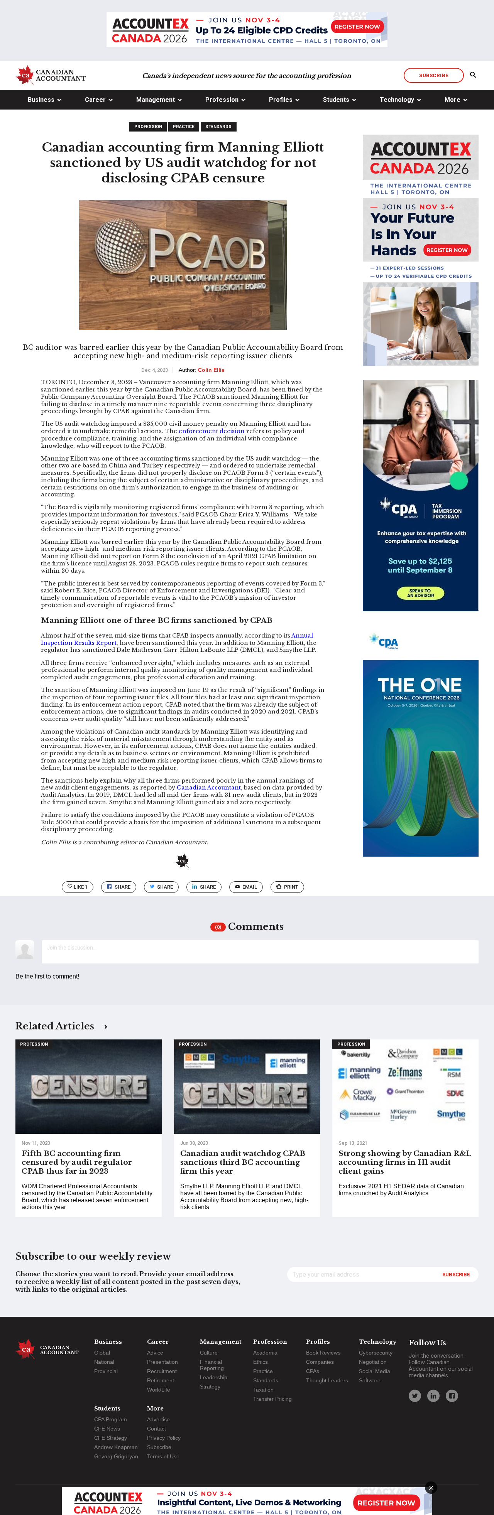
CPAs (312, 1371)
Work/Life (158, 1390)
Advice (155, 1353)
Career (95, 99)
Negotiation (373, 1362)
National (104, 1362)
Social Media (374, 1371)
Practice (184, 126)
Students (336, 99)
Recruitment (162, 1371)
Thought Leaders (327, 1380)
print (291, 887)
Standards (218, 126)
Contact (156, 1429)
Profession (222, 99)
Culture (209, 1353)
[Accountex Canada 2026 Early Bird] (247, 30)
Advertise (158, 1419)
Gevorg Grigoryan (116, 1456)
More (452, 99)
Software (370, 1380)
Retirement (160, 1380)
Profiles (281, 99)
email (249, 887)
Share (122, 887)
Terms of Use (163, 1456)
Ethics (260, 1362)
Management (155, 99)
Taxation (263, 1390)
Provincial (106, 1371)
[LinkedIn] (433, 1396)
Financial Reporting (212, 1365)
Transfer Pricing (272, 1399)
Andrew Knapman (116, 1447)
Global (102, 1353)
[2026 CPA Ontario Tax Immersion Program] (421, 502)
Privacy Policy (164, 1438)
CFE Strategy (110, 1438)
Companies (320, 1362)
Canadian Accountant (209, 787)
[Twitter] (415, 1396)
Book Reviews (323, 1353)
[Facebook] (452, 1396)
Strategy (210, 1386)
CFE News (107, 1429)
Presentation (162, 1362)
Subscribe (433, 75)
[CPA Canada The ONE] (421, 748)
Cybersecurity (375, 1353)
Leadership (213, 1377)
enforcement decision (212, 431)
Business (41, 99)
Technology (397, 99)
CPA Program (110, 1419)
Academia (265, 1353)
